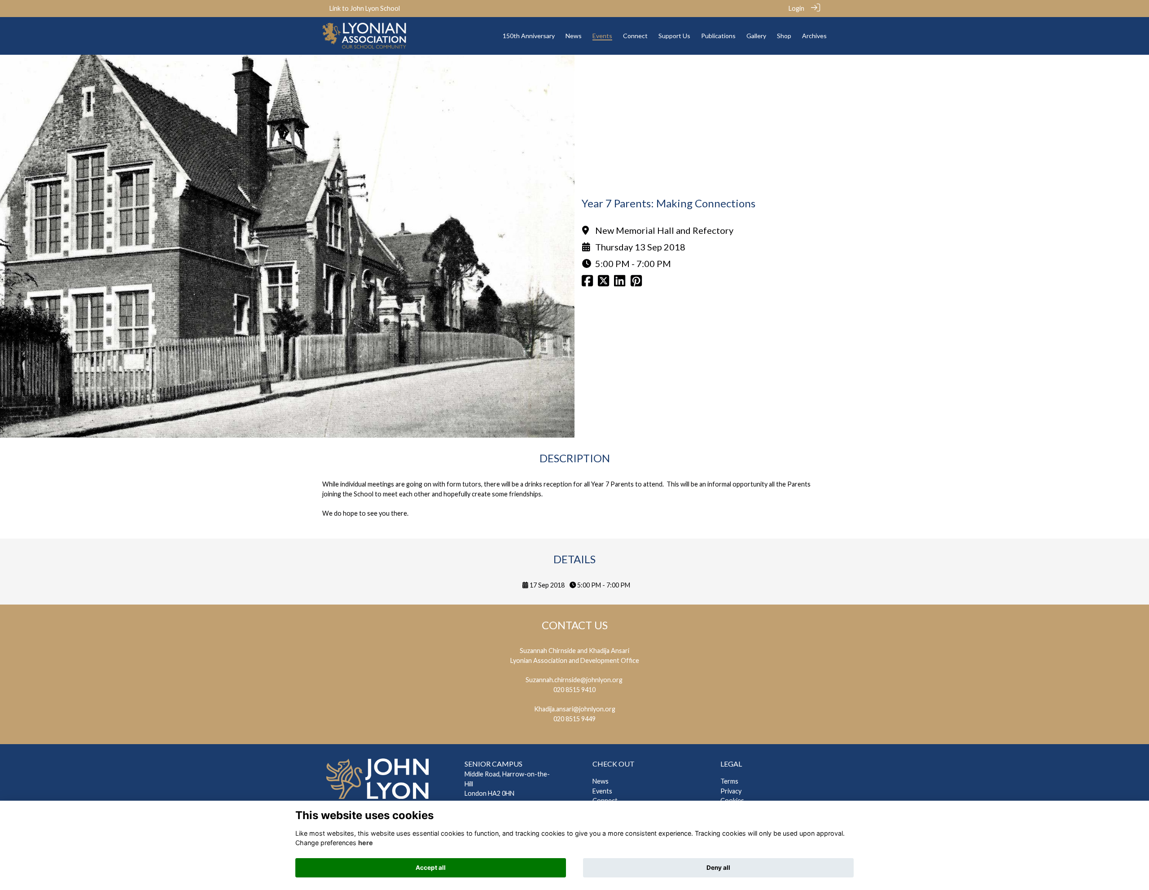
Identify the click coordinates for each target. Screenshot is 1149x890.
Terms (729, 781)
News (600, 781)
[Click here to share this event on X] (603, 283)
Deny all (718, 867)
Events (602, 791)
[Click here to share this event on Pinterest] (636, 283)
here (365, 842)
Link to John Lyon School (364, 8)
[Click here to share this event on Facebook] (587, 283)
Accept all (431, 867)
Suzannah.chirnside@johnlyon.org (574, 680)
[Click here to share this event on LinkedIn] (619, 283)
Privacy (730, 791)
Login (796, 8)
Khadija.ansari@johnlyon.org (574, 709)
